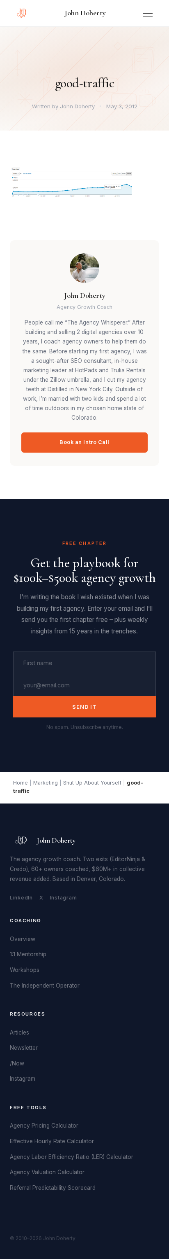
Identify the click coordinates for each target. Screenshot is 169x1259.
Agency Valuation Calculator (47, 1172)
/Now (17, 1063)
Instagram (63, 898)
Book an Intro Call (84, 442)
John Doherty (85, 12)
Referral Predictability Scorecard (53, 1187)
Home (20, 783)
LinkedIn (21, 898)
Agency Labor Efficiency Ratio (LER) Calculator (71, 1157)
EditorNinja (126, 859)
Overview (22, 939)
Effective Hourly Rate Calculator (52, 1141)
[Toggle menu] (147, 13)
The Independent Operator (45, 985)
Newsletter (24, 1047)
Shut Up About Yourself (92, 783)
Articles (19, 1032)
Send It (84, 706)
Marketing (45, 783)
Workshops (24, 970)
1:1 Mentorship (28, 954)
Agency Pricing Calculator (44, 1125)
